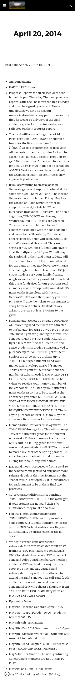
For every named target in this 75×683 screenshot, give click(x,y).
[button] (4, 5)
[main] (37, 33)
